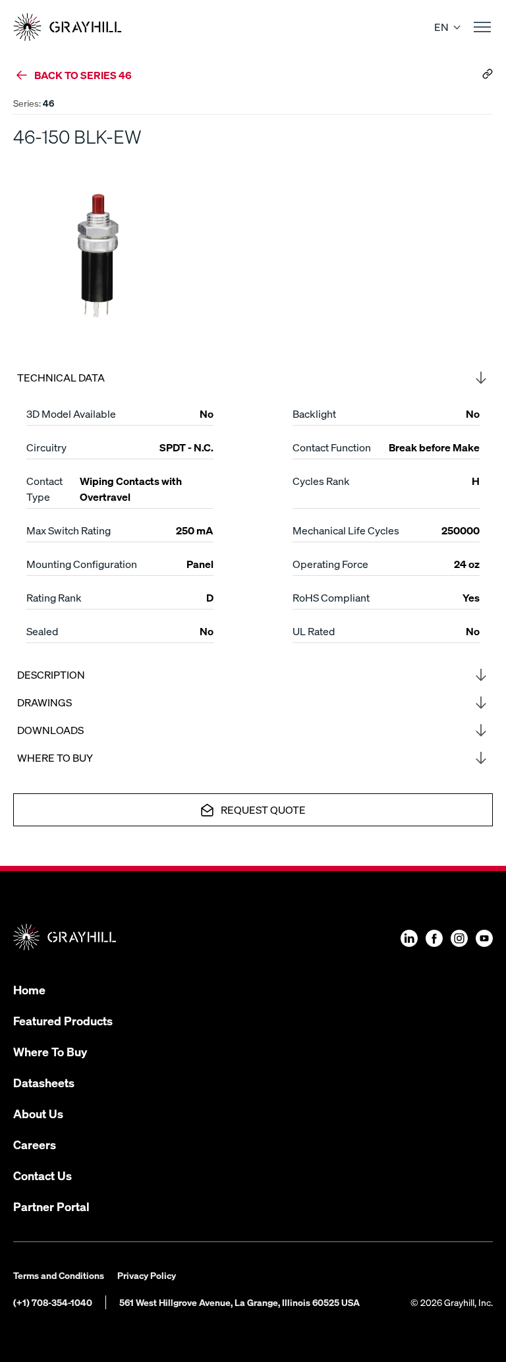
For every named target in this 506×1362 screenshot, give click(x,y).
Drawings (44, 702)
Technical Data (61, 377)
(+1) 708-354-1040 (52, 1302)
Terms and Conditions (58, 1275)
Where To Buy (50, 1051)
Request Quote (263, 809)
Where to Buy (55, 757)
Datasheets (43, 1082)
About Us (38, 1113)
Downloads (50, 730)
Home (29, 989)
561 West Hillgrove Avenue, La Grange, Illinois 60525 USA (239, 1302)
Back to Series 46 (83, 75)
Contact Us (42, 1175)
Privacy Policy (146, 1275)
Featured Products (63, 1020)
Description (51, 674)
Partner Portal (51, 1206)
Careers (34, 1144)
